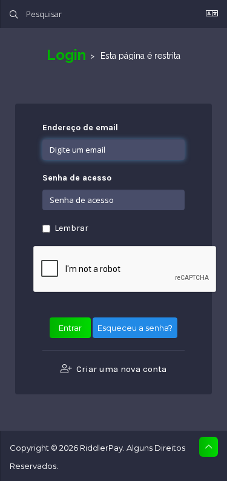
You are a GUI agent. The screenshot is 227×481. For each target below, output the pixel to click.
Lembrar (71, 228)
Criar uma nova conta (120, 368)
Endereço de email (80, 127)
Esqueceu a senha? (135, 328)
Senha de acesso (76, 178)
